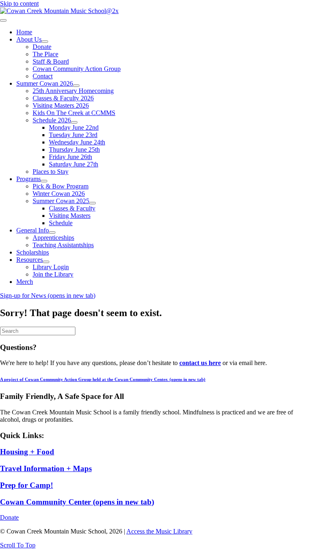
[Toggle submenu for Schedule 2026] (74, 122)
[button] (17, 545)
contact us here (200, 362)
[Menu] (3, 20)
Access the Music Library (159, 531)
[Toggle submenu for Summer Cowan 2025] (92, 203)
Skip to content (19, 3)
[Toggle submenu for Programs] (44, 181)
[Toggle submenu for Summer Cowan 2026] (76, 85)
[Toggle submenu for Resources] (46, 262)
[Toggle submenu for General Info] (52, 232)
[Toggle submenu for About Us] (45, 41)
